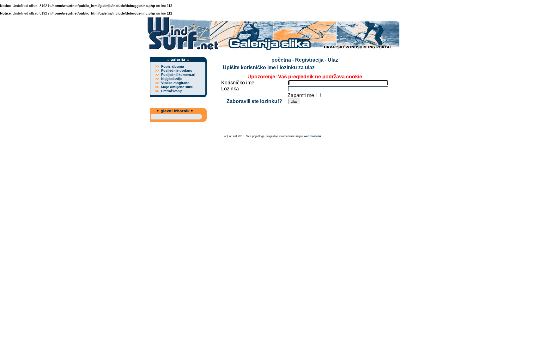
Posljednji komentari (178, 74)
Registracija (309, 60)
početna (281, 60)
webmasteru (312, 136)
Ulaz (333, 60)
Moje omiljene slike (177, 87)
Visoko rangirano (175, 83)
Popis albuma (172, 66)
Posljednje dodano (176, 70)
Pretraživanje (172, 91)
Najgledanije (171, 79)
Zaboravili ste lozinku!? (254, 101)
